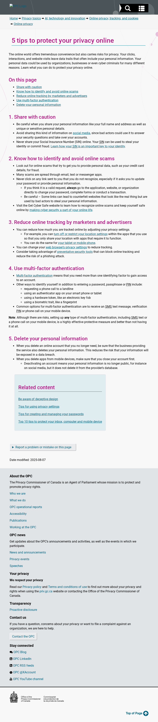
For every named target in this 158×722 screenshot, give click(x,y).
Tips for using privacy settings (38, 406)
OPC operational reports (26, 507)
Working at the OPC (23, 527)
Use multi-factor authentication (37, 100)
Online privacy (23, 24)
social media (81, 133)
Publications (18, 520)
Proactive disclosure (23, 610)
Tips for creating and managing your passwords (51, 414)
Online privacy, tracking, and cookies (113, 18)
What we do (18, 500)
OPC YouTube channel (28, 679)
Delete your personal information (38, 105)
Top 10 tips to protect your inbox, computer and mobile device (60, 421)
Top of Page (134, 713)
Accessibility (18, 514)
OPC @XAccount (24, 672)
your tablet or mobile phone (76, 243)
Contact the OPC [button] (23, 636)
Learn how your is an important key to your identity (88, 146)
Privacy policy (32, 587)
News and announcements (28, 552)
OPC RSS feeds (23, 665)
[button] (134, 8)
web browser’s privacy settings (66, 247)
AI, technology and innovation (65, 18)
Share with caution (29, 87)
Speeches (16, 566)
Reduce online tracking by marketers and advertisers (51, 96)
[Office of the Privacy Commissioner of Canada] (61, 6)
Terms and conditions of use (67, 587)
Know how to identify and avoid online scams (47, 91)
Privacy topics (31, 18)
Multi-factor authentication (34, 275)
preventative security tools (75, 252)
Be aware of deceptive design (38, 399)
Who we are (17, 493)
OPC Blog (19, 652)
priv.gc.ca (46, 591)
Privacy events (19, 559)
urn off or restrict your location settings (81, 234)
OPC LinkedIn (22, 659)
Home (14, 18)
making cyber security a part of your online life (60, 210)
